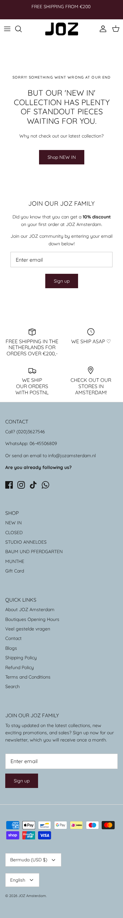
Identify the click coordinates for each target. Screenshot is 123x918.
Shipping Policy (21, 658)
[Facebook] (9, 485)
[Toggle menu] (7, 29)
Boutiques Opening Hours (32, 619)
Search (12, 686)
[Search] (21, 29)
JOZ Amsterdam (32, 895)
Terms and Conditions (28, 677)
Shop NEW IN (62, 157)
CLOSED (14, 532)
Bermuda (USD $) (28, 860)
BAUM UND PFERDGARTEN (34, 551)
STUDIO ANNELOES (26, 542)
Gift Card (14, 571)
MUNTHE (14, 561)
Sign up (62, 281)
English (17, 880)
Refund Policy (19, 667)
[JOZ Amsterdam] (61, 29)
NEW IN (13, 523)
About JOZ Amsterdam (29, 609)
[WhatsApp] (45, 485)
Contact (13, 638)
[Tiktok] (33, 485)
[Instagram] (21, 485)
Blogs (11, 648)
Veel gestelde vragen (27, 629)
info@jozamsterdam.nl (72, 456)
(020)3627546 (30, 432)
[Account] (101, 29)
